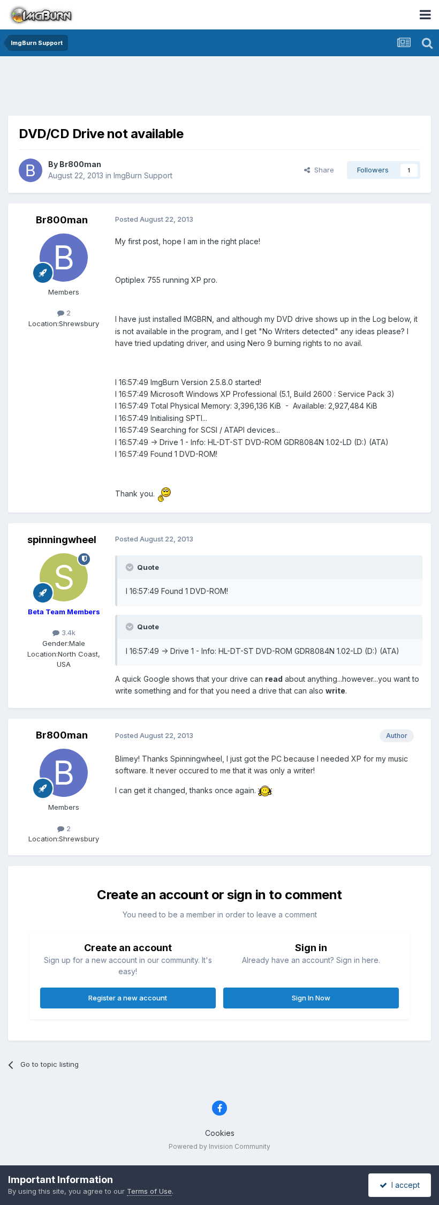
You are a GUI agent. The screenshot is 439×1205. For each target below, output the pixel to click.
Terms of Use (149, 1191)
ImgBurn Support (142, 175)
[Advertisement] (219, 88)
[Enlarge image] (164, 493)
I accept (403, 1184)
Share (322, 169)
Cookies (219, 1133)
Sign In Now (311, 997)
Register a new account (127, 997)
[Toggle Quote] (130, 567)
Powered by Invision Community (219, 1146)
